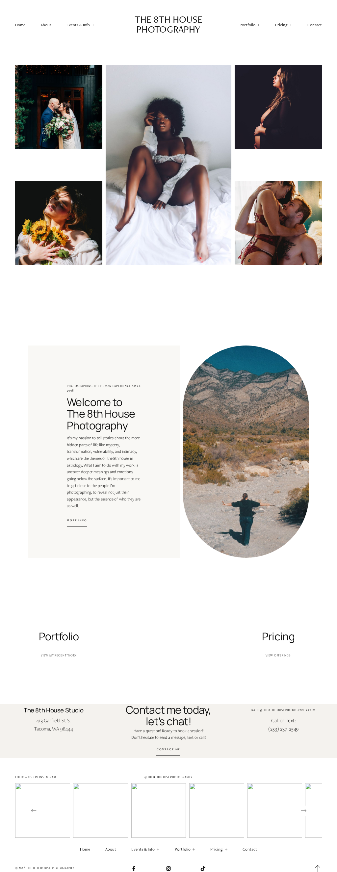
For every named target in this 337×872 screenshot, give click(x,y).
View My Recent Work (59, 655)
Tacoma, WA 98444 (53, 728)
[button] (80, 25)
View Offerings (278, 655)
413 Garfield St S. (53, 720)
